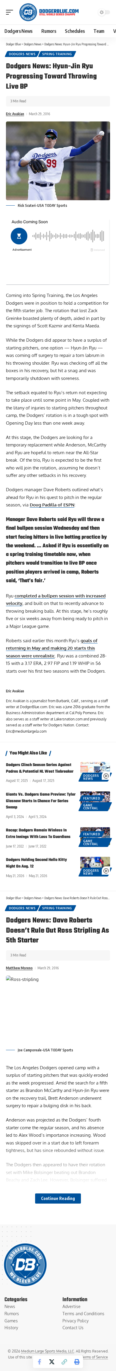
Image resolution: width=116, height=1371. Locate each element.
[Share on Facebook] (39, 1361)
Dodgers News (22, 54)
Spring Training (57, 54)
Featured (91, 798)
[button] (11, 12)
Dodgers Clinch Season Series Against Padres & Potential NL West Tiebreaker (39, 768)
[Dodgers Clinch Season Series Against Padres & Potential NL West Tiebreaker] (95, 771)
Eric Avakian (15, 114)
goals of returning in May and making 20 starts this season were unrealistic (52, 648)
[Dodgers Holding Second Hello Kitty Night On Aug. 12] (95, 866)
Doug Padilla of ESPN (52, 505)
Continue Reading (58, 1198)
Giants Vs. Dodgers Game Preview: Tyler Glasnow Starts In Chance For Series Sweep (41, 801)
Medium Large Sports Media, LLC (47, 1351)
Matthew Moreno (19, 968)
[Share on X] (52, 1361)
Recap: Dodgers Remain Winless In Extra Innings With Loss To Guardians (38, 833)
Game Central (90, 806)
